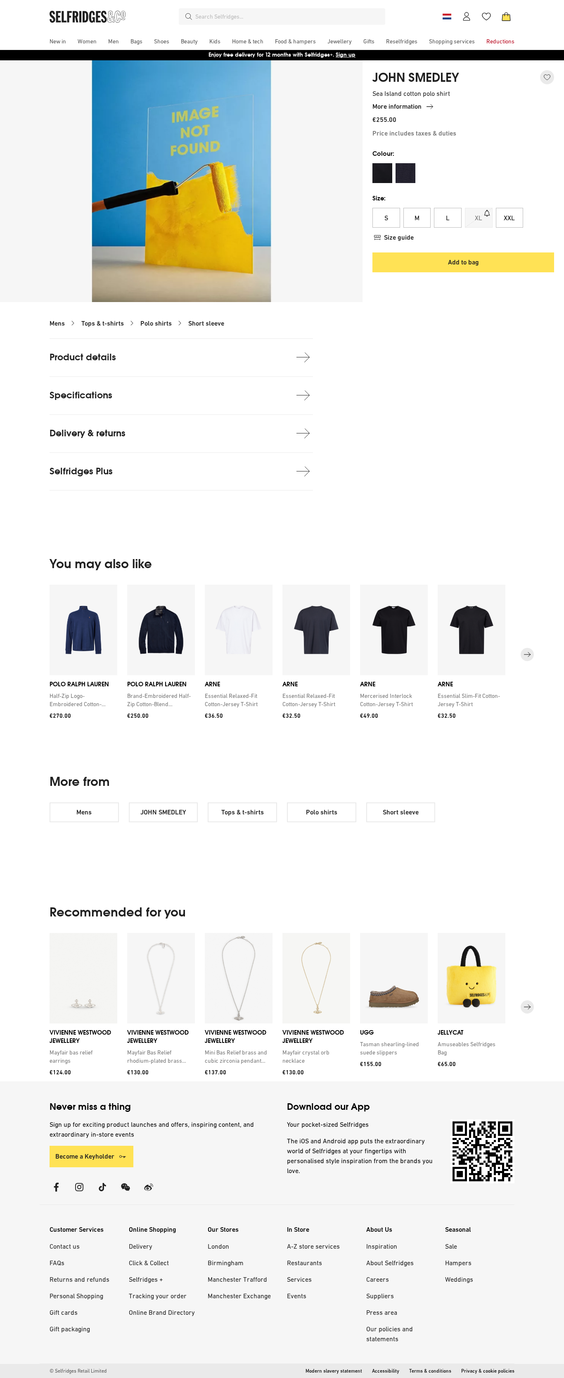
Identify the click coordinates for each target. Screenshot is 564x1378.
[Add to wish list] (547, 77)
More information (397, 106)
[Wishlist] (486, 16)
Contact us (65, 1246)
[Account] (466, 16)
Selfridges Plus (81, 471)
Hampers (458, 1262)
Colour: (383, 153)
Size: (379, 198)
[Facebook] (56, 1192)
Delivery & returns (88, 433)
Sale (451, 1246)
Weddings (459, 1279)
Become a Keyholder (84, 1156)
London (218, 1246)
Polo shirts (156, 323)
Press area (381, 1312)
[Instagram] (79, 1192)
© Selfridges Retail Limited (78, 1371)
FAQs (57, 1262)
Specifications (81, 395)
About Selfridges (390, 1262)
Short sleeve (206, 323)
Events (296, 1295)
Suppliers (380, 1295)
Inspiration (381, 1246)
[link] (82, 700)
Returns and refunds (79, 1279)
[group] (282, 655)
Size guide (399, 237)
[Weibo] (148, 1192)
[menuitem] (58, 41)
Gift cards (64, 1312)
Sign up (345, 54)
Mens (57, 323)
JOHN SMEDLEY (415, 77)
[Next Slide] (527, 655)
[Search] (188, 16)
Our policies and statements (389, 1333)
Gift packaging (70, 1329)
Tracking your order (158, 1295)
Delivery (140, 1246)
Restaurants (304, 1262)
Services (299, 1279)
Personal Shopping (76, 1295)
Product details (83, 357)
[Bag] (506, 16)
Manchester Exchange (239, 1295)
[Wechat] (125, 1192)
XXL (509, 217)
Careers (377, 1279)
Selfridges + (146, 1279)
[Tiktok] (102, 1192)
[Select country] (446, 16)
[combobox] (288, 16)
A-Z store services (313, 1246)
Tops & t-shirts (102, 323)
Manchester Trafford (237, 1279)
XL (478, 217)
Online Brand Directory (162, 1312)
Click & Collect (149, 1262)
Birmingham (226, 1262)
